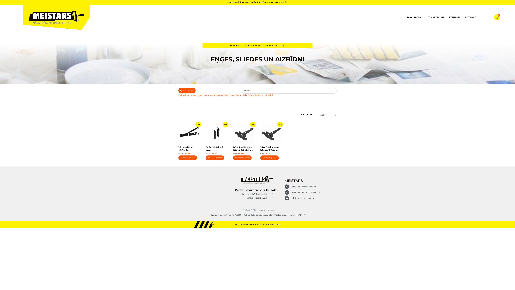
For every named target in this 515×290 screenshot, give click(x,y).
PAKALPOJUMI (414, 17)
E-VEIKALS (470, 17)
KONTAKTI (454, 17)
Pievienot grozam (188, 158)
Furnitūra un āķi (238, 95)
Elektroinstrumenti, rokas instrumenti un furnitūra (203, 95)
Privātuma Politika (249, 210)
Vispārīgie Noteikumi (267, 210)
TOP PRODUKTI (436, 17)
